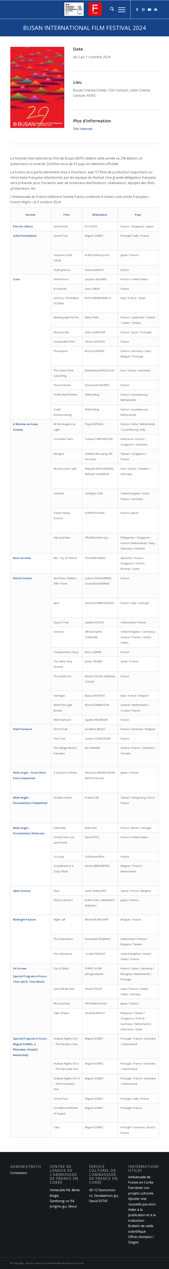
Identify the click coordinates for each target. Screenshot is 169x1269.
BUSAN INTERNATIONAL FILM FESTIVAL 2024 (84, 28)
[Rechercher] (110, 9)
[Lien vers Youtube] (149, 9)
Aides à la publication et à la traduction (142, 1215)
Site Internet (83, 128)
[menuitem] (110, 9)
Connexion (18, 1173)
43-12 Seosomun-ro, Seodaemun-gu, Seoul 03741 (104, 1195)
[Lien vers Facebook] (137, 9)
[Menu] (119, 9)
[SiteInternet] (84, 9)
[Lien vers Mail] (156, 9)
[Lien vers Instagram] (143, 9)
